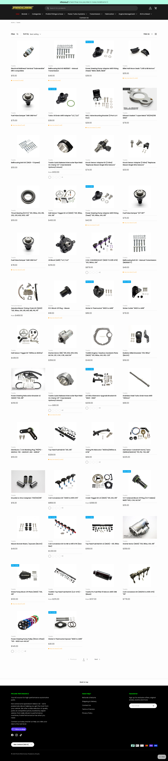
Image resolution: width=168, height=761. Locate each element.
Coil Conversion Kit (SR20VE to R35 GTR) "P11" (138, 593)
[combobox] (91, 8)
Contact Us (84, 18)
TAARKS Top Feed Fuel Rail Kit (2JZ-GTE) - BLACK (64, 593)
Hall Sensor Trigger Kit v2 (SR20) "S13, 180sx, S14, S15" (65, 214)
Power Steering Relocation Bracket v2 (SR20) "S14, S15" (26, 397)
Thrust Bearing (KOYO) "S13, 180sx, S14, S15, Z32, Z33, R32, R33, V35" (27, 214)
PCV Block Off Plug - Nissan (59, 308)
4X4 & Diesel (145, 14)
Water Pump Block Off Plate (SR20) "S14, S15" (26, 593)
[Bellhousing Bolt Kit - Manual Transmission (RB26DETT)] (140, 243)
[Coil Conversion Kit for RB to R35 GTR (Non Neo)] (65, 527)
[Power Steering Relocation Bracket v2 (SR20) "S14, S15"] (28, 379)
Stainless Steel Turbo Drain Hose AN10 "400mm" (137, 397)
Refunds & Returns (89, 697)
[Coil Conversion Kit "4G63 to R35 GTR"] (65, 481)
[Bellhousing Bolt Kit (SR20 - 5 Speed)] (28, 146)
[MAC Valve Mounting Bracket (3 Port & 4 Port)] (103, 99)
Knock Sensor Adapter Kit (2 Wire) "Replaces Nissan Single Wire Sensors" (100, 163)
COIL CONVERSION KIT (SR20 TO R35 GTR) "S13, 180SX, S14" (102, 261)
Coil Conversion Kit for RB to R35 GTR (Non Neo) (65, 545)
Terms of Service (88, 709)
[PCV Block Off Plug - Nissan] (65, 292)
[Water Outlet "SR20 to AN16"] (140, 292)
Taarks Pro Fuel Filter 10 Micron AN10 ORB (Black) (101, 593)
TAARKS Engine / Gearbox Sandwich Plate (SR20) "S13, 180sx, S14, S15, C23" (102, 354)
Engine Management (127, 14)
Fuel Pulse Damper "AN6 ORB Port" (24, 115)
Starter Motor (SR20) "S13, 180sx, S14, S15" (139, 544)
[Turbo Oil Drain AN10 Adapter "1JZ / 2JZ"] (65, 99)
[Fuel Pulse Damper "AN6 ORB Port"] (28, 99)
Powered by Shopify (34, 754)
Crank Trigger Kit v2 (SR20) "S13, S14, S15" (101, 498)
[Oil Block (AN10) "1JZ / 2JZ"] (65, 243)
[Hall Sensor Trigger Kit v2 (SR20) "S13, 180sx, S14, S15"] (65, 196)
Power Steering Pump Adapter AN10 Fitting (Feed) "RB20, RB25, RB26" (102, 69)
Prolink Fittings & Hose (54, 14)
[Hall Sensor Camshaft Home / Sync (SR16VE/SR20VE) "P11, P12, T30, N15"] (140, 433)
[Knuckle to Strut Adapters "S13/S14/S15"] (28, 481)
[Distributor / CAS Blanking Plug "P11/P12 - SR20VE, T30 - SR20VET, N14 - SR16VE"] (28, 433)
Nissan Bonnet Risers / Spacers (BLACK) (26, 544)
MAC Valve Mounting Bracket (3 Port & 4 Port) (101, 116)
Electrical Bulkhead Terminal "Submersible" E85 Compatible (28, 69)
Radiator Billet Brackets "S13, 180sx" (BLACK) (136, 354)
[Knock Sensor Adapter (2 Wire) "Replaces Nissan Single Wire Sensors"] (140, 146)
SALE (17, 14)
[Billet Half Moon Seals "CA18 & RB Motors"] (140, 52)
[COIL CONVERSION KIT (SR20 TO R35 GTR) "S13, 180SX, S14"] (103, 243)
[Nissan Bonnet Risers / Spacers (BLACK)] (28, 527)
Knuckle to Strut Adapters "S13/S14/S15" (26, 498)
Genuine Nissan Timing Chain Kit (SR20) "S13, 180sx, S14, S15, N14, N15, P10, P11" (26, 309)
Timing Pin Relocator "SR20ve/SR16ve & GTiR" (101, 451)
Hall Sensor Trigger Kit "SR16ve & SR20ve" (27, 353)
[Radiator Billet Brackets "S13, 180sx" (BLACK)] (140, 336)
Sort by (26, 34)
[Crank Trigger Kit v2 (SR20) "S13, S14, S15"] (103, 481)
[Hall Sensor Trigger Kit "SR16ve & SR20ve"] (28, 336)
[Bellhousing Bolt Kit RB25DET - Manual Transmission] (65, 52)
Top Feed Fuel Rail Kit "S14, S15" (60, 450)
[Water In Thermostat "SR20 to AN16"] (103, 292)
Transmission (95, 14)
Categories (36, 14)
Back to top (84, 682)
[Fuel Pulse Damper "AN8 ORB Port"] (28, 243)
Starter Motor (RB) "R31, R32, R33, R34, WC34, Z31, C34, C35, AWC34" (63, 354)
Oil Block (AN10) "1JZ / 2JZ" (58, 260)
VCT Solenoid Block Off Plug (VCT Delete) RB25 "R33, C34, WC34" (139, 499)
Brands (24, 14)
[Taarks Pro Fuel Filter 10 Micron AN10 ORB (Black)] (103, 575)
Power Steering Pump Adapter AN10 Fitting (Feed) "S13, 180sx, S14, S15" (102, 214)
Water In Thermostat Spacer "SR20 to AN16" (65, 639)
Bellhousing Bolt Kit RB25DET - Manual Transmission (63, 69)
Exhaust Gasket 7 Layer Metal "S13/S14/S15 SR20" (139, 116)
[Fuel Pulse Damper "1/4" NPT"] (140, 196)
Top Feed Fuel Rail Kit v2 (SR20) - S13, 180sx (102, 544)
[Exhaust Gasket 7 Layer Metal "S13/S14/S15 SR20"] (140, 99)
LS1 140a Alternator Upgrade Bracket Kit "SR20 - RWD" (101, 397)
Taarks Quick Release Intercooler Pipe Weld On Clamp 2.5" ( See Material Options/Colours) (65, 398)
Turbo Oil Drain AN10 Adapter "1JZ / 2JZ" (63, 115)
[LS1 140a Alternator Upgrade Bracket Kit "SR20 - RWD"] (103, 379)
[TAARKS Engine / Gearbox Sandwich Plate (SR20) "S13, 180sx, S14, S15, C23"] (103, 336)
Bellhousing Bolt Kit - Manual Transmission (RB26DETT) (139, 261)
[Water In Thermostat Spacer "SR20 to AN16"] (65, 622)
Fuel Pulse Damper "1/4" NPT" (134, 213)
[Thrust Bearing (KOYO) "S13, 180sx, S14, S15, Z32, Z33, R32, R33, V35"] (28, 196)
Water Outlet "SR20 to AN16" (134, 308)
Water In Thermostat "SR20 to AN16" (100, 308)
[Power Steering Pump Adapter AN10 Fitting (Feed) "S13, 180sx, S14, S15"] (103, 196)
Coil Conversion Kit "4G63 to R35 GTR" (63, 498)
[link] (72, 659)
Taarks (18, 22)
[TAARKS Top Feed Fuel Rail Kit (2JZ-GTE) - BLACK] (65, 575)
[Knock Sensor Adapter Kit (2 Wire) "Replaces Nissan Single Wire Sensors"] (103, 146)
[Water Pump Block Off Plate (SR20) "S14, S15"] (28, 575)
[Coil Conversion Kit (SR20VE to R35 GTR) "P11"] (140, 575)
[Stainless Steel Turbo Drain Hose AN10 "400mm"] (140, 379)
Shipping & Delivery (89, 701)
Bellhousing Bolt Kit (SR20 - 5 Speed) (25, 162)
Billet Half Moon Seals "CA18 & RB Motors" (139, 68)
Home (13, 22)
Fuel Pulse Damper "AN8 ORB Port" (24, 260)
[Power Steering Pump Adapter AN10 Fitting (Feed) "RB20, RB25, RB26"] (103, 52)
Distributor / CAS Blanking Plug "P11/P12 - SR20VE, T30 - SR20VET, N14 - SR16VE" (26, 451)
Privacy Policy (87, 713)
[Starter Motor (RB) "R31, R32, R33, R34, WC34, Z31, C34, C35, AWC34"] (65, 336)
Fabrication (109, 14)
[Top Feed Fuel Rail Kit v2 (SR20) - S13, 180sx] (103, 527)
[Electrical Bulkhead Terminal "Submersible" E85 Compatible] (28, 52)
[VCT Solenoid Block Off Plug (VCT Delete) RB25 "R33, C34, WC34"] (140, 481)
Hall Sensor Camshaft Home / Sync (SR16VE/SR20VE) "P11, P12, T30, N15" (136, 451)
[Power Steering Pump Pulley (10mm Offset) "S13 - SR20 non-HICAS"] (28, 622)
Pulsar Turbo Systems (76, 14)
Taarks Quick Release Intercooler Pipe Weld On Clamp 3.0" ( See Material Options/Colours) (65, 164)
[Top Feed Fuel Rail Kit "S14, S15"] (65, 433)
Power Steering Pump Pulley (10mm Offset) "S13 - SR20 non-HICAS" (27, 640)
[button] (156, 8)
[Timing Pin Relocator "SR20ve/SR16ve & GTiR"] (103, 433)
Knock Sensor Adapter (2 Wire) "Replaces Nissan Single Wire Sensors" (139, 163)
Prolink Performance (21, 754)
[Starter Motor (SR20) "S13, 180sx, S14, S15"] (140, 527)
